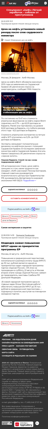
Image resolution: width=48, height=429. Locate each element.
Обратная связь (10, 349)
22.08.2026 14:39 (7, 235)
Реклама (6, 339)
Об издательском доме (24, 339)
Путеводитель (26, 349)
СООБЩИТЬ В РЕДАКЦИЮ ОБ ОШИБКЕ (19, 356)
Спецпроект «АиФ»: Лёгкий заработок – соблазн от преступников (24, 12)
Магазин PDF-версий (26, 346)
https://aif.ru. (33, 413)
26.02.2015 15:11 (7, 21)
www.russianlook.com (10, 74)
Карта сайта (8, 352)
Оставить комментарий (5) (24, 198)
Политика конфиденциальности (16, 417)
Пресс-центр (8, 346)
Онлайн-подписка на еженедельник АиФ (23, 343)
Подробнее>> (29, 180)
